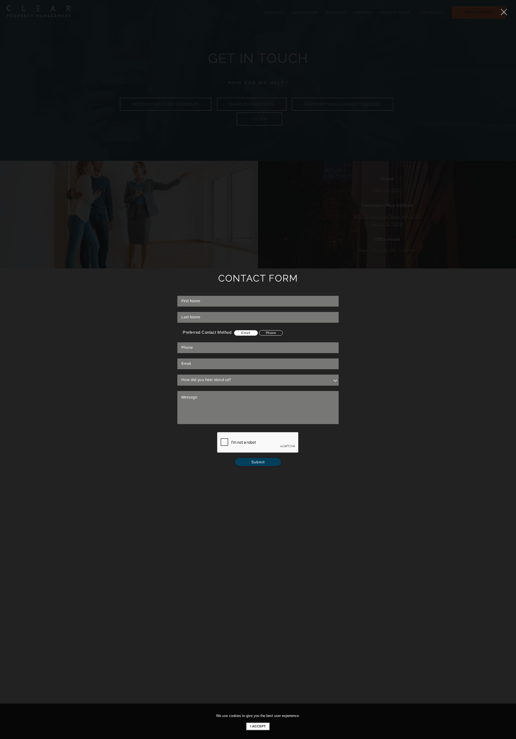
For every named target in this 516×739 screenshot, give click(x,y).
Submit (258, 462)
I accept (258, 726)
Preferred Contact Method (207, 332)
